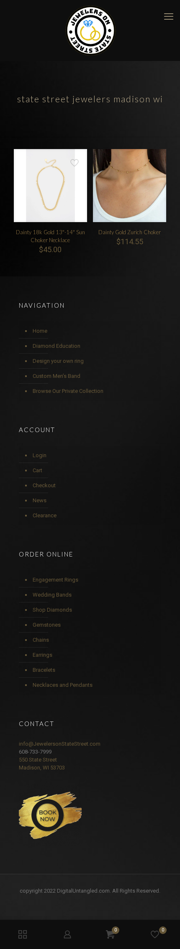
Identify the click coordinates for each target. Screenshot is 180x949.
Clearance (45, 515)
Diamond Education (56, 346)
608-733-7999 (35, 752)
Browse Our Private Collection (68, 391)
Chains (41, 640)
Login (39, 455)
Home (40, 331)
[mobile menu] (169, 17)
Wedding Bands (52, 595)
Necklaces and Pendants (63, 685)
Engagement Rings (55, 580)
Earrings (42, 655)
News (39, 500)
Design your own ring (58, 361)
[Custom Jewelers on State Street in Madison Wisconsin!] (90, 30)
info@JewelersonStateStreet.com (59, 744)
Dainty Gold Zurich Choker (129, 232)
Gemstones (47, 625)
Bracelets (44, 670)
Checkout (44, 485)
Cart (37, 470)
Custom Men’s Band (56, 376)
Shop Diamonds (52, 610)
